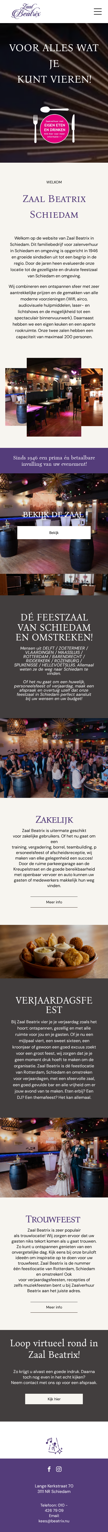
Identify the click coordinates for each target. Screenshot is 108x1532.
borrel (59, 847)
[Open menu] (98, 11)
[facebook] (49, 1470)
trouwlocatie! (33, 1235)
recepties (76, 1279)
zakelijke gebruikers (40, 836)
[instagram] (59, 1470)
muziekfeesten (37, 1285)
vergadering (39, 847)
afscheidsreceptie (67, 852)
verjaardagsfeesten (46, 1279)
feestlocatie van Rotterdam (47, 1268)
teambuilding (79, 847)
